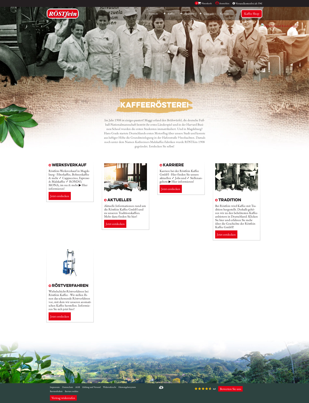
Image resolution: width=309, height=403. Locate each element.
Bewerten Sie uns (230, 389)
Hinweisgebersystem (127, 387)
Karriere (173, 165)
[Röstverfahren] (70, 278)
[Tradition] (236, 192)
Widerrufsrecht (109, 387)
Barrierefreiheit (56, 391)
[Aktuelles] (125, 192)
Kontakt (224, 13)
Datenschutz (67, 387)
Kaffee (171, 13)
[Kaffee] (163, 13)
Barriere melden (71, 391)
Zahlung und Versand (91, 387)
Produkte (189, 13)
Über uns (209, 13)
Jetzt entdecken (59, 196)
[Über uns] (199, 13)
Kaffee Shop (251, 13)
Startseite (153, 13)
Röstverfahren (70, 286)
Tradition (229, 200)
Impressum (55, 387)
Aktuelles (119, 200)
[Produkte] (180, 13)
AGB (77, 387)
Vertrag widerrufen (63, 398)
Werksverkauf (69, 165)
